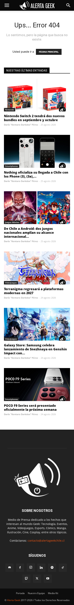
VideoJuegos (11, 282)
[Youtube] (48, 579)
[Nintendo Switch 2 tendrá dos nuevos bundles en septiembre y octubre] (37, 95)
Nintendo (9, 109)
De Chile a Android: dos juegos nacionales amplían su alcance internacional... (29, 232)
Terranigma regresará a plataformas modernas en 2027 (34, 291)
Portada (20, 593)
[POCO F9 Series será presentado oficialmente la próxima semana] (37, 384)
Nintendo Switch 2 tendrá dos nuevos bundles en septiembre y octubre (34, 118)
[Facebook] (20, 568)
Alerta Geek (13, 600)
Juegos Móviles (12, 222)
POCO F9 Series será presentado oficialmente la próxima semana (30, 407)
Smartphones (11, 166)
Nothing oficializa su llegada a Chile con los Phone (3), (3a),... (36, 174)
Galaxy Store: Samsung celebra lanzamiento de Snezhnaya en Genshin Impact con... (35, 349)
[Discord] (9, 568)
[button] (6, 5)
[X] (37, 579)
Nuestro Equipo (36, 593)
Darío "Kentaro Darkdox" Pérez (21, 124)
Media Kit (53, 593)
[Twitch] (26, 579)
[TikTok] (63, 568)
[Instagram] (31, 567)
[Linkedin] (41, 568)
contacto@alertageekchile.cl (46, 540)
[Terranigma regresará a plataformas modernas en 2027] (37, 267)
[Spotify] (52, 568)
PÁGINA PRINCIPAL (49, 51)
